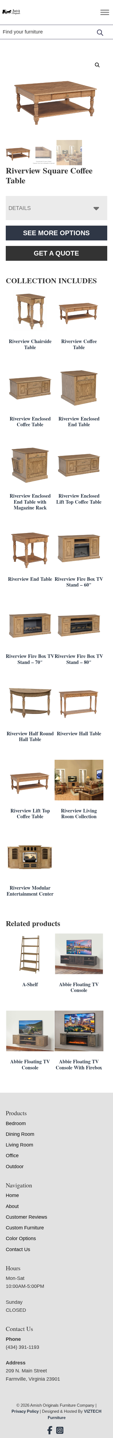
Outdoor (15, 1166)
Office (12, 1155)
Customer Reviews (26, 1217)
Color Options (21, 1238)
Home (12, 1195)
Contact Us (18, 1249)
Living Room (19, 1145)
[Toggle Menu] (104, 12)
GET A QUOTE (56, 253)
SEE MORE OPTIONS (56, 233)
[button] (97, 65)
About (12, 1206)
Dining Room (20, 1134)
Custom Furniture (25, 1227)
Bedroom (16, 1123)
